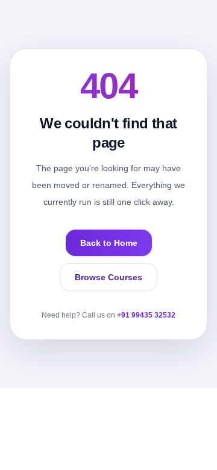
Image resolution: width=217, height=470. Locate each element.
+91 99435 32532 (146, 315)
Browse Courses (108, 277)
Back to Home (108, 243)
